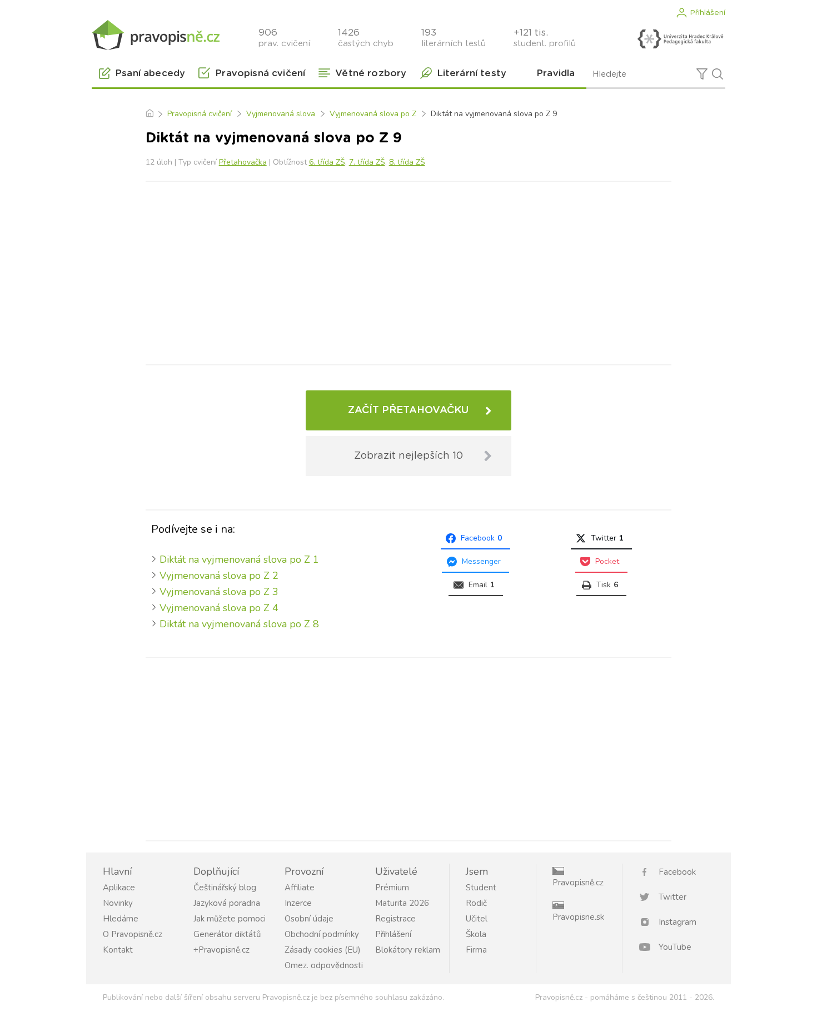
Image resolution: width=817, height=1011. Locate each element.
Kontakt (118, 949)
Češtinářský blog (224, 887)
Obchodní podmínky (322, 934)
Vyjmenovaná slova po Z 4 (219, 607)
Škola (476, 934)
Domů (149, 114)
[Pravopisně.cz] (156, 34)
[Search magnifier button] (717, 74)
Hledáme (120, 918)
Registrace (395, 918)
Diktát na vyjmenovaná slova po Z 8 (239, 624)
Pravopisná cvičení (199, 113)
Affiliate (300, 887)
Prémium (392, 887)
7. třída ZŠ (367, 162)
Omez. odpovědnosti (324, 965)
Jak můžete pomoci (229, 918)
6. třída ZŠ (327, 162)
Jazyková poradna (226, 903)
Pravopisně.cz (578, 882)
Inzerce (298, 903)
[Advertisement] (408, 271)
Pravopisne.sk (578, 917)
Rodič (476, 903)
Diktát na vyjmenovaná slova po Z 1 (239, 559)
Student (481, 887)
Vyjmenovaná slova (280, 113)
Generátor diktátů (227, 934)
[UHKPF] (680, 39)
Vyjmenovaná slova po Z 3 (219, 591)
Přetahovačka (243, 162)
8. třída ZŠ (407, 162)
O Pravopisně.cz (132, 934)
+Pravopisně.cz (221, 949)
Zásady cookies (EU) (323, 949)
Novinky (118, 903)
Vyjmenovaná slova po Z (373, 113)
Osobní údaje (309, 918)
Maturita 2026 (402, 903)
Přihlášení (707, 13)
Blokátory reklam (407, 949)
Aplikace (119, 887)
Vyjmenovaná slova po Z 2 (219, 575)
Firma (476, 949)
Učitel (476, 918)
